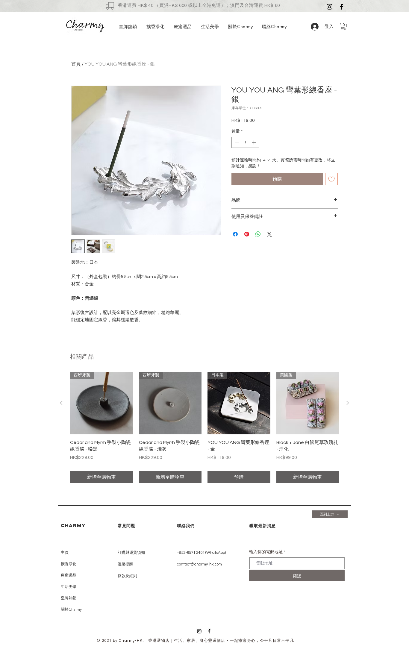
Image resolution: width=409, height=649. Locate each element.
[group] (204, 427)
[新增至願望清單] (331, 179)
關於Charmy (71, 609)
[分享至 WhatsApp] (258, 234)
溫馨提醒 (125, 564)
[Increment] (254, 142)
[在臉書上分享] (235, 234)
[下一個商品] (347, 403)
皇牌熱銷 (68, 598)
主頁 (65, 552)
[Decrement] (236, 142)
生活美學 (68, 586)
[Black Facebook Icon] (209, 631)
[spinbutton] (245, 142)
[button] (344, 26)
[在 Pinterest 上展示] (246, 234)
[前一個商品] (61, 403)
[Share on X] (269, 234)
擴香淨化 (68, 564)
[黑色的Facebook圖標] (341, 6)
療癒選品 (68, 575)
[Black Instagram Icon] (199, 631)
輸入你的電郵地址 (266, 552)
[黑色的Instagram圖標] (329, 6)
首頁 (76, 64)
